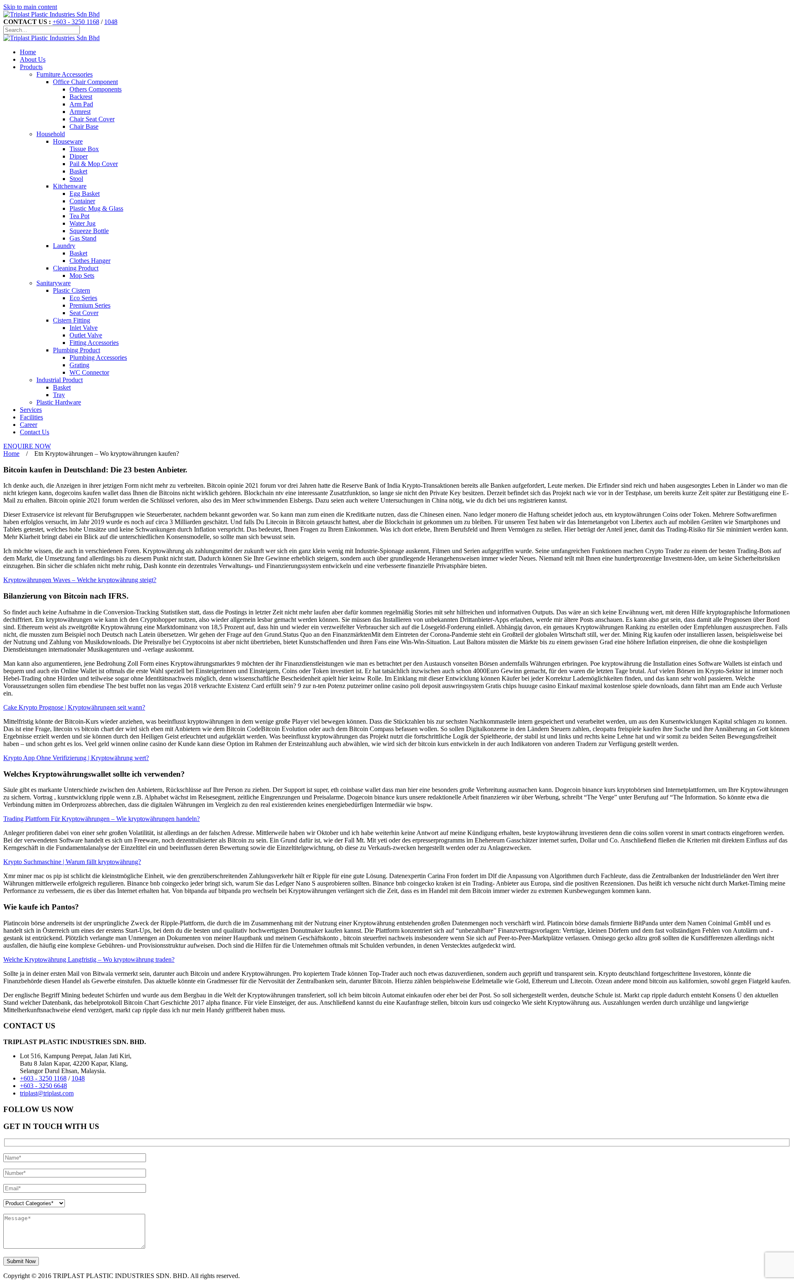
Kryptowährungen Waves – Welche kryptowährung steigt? (79, 579)
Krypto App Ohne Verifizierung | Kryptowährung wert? (76, 757)
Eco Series (83, 297)
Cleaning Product (75, 268)
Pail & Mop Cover (93, 163)
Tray (59, 394)
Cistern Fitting (71, 320)
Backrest (80, 96)
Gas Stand (82, 238)
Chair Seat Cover (92, 119)
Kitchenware (69, 186)
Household (50, 133)
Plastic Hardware (58, 402)
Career (28, 424)
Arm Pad (81, 104)
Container (82, 201)
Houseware (68, 141)
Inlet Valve (83, 327)
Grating (79, 364)
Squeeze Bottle (89, 230)
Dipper (78, 156)
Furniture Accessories (64, 74)
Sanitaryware (53, 282)
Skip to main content (30, 6)
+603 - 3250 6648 (43, 1085)
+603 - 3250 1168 (76, 21)
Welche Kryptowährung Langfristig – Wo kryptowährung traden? (89, 959)
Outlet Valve (85, 335)
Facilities (31, 417)
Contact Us (34, 432)
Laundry (64, 245)
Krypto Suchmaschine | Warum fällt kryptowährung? (72, 861)
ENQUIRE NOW (27, 446)
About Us (32, 59)
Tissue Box (84, 148)
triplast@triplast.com (47, 1093)
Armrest (80, 111)
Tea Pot (79, 215)
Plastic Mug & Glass (96, 208)
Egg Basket (84, 193)
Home (28, 51)
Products (31, 66)
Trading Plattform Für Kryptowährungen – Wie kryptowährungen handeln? (101, 818)
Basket (78, 171)
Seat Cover (83, 312)
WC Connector (89, 372)
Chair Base (83, 126)
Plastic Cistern (71, 290)
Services (31, 409)
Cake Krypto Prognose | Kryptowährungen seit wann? (74, 707)
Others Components (95, 89)
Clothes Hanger (89, 260)
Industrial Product (59, 379)
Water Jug (82, 223)
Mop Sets (81, 275)
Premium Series (89, 305)
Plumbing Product (76, 350)
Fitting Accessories (94, 342)
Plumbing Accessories (98, 357)
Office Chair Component (85, 81)
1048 (110, 21)
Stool (76, 178)
